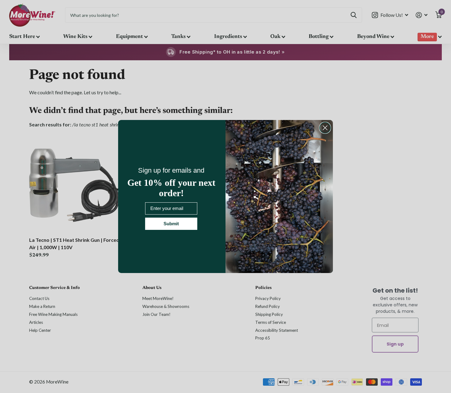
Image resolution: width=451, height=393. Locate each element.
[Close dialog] (325, 127)
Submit (171, 223)
